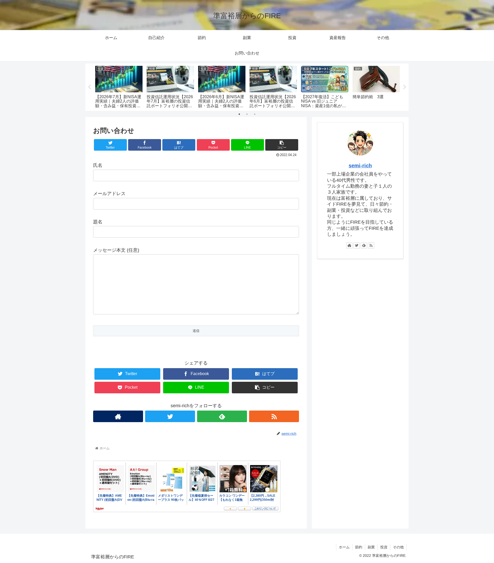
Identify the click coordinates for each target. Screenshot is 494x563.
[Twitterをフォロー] (170, 416)
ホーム (344, 547)
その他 (398, 547)
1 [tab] (239, 114)
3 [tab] (254, 114)
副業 (371, 547)
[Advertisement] (360, 304)
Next (404, 87)
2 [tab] (247, 114)
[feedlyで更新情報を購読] (222, 416)
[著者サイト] (118, 416)
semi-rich (360, 165)
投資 (383, 547)
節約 (358, 547)
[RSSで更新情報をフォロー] (274, 416)
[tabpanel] (119, 86)
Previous (89, 87)
